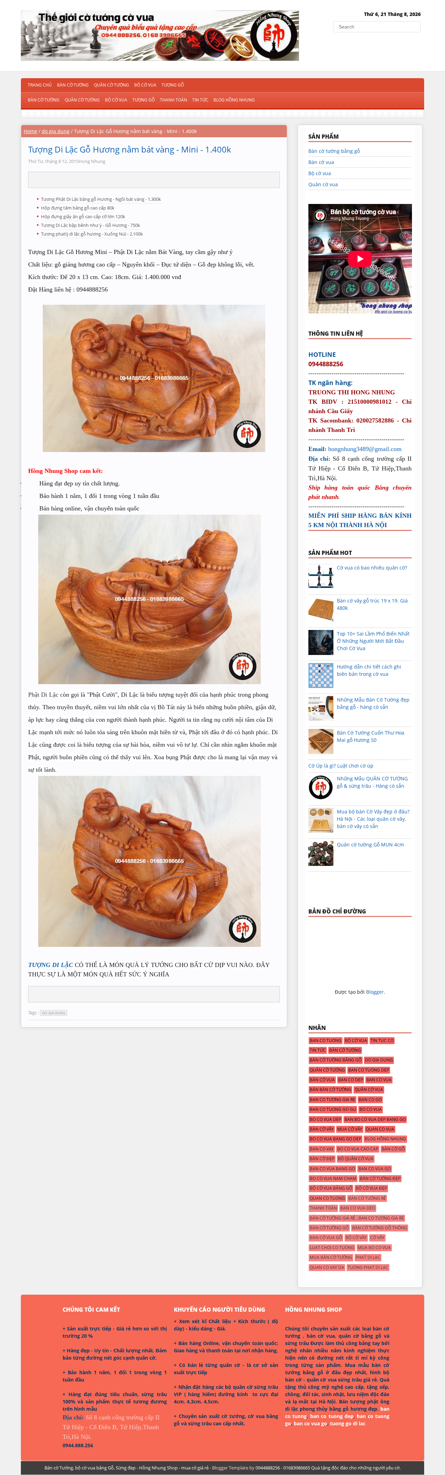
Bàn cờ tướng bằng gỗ (334, 151)
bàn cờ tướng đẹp (380, 1178)
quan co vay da (327, 1267)
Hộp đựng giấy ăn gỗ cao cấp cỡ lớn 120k (83, 216)
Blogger (375, 992)
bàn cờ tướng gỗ (329, 1228)
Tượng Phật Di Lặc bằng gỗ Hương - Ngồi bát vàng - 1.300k (101, 199)
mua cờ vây (349, 1129)
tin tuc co (382, 1040)
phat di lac (368, 1257)
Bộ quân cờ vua (355, 1158)
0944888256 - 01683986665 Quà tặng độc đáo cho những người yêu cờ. (328, 1468)
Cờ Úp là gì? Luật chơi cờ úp (340, 765)
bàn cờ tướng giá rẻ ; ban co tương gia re (357, 1218)
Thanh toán (173, 100)
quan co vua (380, 1129)
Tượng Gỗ (173, 85)
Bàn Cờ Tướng (73, 85)
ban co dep (350, 1079)
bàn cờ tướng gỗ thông (379, 1228)
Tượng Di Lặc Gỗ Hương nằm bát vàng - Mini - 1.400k (129, 149)
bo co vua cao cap (357, 1149)
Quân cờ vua (323, 184)
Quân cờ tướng (82, 100)
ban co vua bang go (332, 1168)
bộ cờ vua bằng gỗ (331, 1188)
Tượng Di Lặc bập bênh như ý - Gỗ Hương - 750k (90, 225)
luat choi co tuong (332, 1247)
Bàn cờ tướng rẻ (367, 1198)
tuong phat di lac (368, 1267)
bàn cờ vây (322, 1129)
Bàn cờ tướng (43, 100)
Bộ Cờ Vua (145, 85)
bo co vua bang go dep (335, 1139)
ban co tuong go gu (333, 1109)
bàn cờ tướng (345, 1050)
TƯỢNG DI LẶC (50, 964)
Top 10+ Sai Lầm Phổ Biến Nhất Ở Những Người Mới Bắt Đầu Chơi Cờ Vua (373, 641)
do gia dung (56, 131)
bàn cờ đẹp (322, 1158)
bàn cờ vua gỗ (326, 1237)
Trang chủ (40, 85)
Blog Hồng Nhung (234, 100)
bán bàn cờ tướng (330, 1089)
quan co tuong (327, 1198)
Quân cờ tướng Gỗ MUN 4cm (370, 844)
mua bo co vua (374, 1247)
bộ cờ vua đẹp (371, 1188)
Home (30, 131)
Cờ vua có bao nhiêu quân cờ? (372, 567)
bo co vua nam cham (333, 1178)
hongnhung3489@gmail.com (365, 448)
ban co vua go (374, 1168)
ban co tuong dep (368, 1070)
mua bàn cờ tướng (331, 1257)
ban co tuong (325, 1040)
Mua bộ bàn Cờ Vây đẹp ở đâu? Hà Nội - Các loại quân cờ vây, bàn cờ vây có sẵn (373, 818)
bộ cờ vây (356, 1237)
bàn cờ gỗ (393, 1149)
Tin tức (200, 100)
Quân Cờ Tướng (111, 85)
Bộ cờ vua (116, 100)
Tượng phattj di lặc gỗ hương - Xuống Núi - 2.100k (92, 234)
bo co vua (370, 1109)
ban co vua (378, 1079)
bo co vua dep (325, 1119)
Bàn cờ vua (321, 162)
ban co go (370, 1099)
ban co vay (322, 1149)
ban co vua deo (357, 1208)
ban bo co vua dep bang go (375, 1119)
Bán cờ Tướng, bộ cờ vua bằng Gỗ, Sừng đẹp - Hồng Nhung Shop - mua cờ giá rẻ (126, 1468)
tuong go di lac (347, 1423)
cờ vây (377, 1237)
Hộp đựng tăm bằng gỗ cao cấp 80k (77, 208)
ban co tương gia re (332, 1099)
